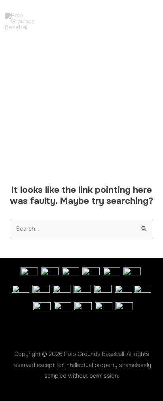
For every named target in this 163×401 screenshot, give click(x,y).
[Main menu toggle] (145, 21)
